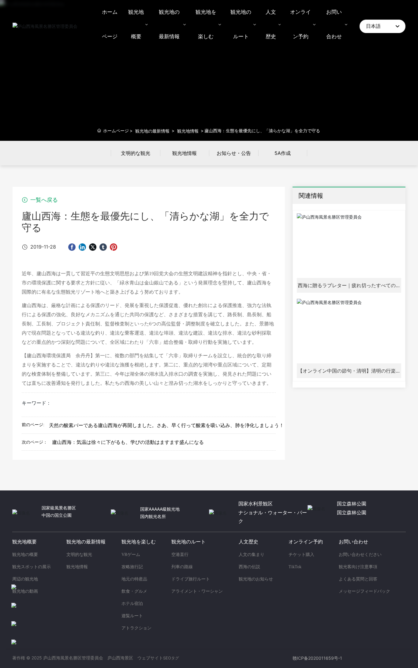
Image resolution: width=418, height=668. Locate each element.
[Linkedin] (82, 247)
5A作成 (282, 153)
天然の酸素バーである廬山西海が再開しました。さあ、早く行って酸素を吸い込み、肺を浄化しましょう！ (166, 425)
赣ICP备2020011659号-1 (317, 658)
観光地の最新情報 (152, 130)
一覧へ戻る (43, 200)
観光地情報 (188, 130)
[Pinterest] (113, 247)
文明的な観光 (135, 153)
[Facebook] (72, 247)
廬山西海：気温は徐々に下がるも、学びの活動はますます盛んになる (128, 442)
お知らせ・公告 (234, 153)
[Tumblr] (103, 247)
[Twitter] (92, 247)
